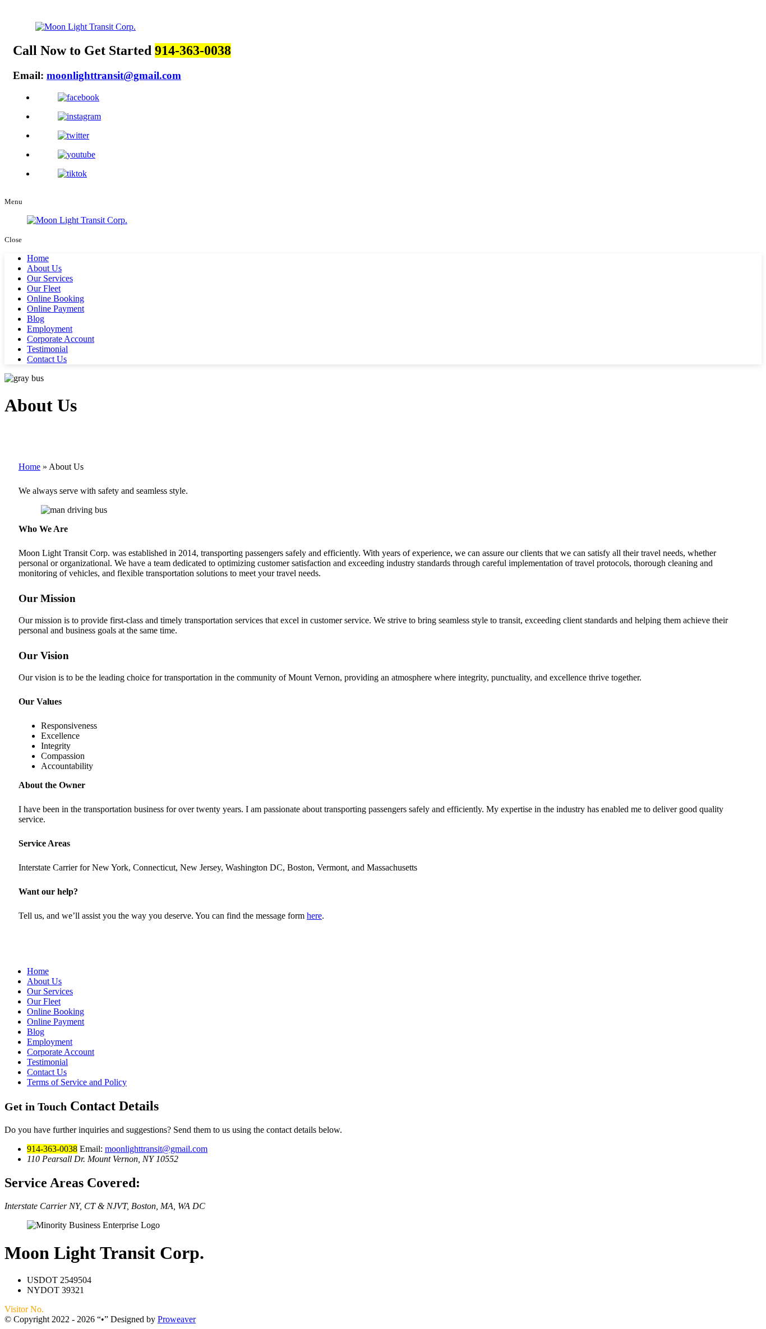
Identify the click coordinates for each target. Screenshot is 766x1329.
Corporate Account (60, 339)
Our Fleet (44, 288)
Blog (35, 318)
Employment (49, 329)
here (314, 915)
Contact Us (47, 359)
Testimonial (47, 349)
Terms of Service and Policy (77, 1082)
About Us (44, 268)
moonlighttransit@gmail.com (114, 75)
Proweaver (177, 1319)
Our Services (50, 278)
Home (38, 258)
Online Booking (55, 298)
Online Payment (55, 308)
